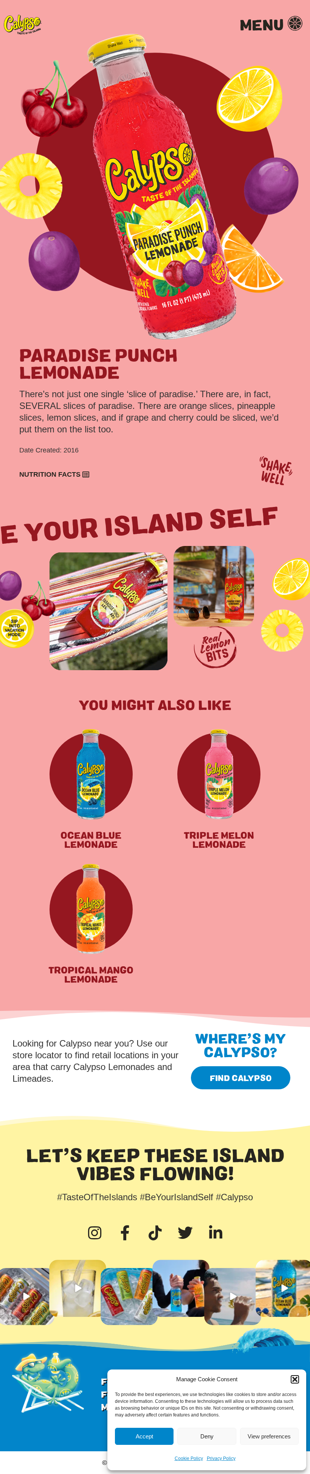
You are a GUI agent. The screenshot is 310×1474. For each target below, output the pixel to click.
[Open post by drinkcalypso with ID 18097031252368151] (232, 1296)
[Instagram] (94, 1233)
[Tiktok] (155, 1233)
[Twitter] (185, 1233)
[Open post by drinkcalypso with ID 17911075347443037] (180, 1288)
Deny (207, 1436)
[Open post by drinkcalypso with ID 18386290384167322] (129, 1296)
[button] (295, 1379)
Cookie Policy (189, 1458)
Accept (144, 1436)
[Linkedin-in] (215, 1233)
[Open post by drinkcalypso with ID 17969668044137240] (77, 1288)
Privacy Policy (221, 1458)
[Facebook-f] (125, 1233)
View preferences (269, 1436)
